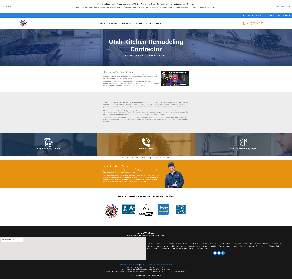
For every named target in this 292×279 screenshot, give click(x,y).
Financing (250, 15)
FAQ (265, 15)
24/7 (243, 15)
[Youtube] (219, 253)
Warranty (258, 15)
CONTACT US (124, 265)
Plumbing (102, 23)
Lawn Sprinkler (126, 23)
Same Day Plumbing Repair (243, 148)
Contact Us (286, 15)
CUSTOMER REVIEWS (165, 265)
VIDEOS (156, 265)
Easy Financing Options (48, 148)
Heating (148, 23)
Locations (158, 23)
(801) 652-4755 (157, 158)
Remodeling (138, 23)
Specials (271, 15)
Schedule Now (146, 148)
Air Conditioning (113, 23)
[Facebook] (215, 253)
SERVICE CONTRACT (146, 265)
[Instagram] (223, 253)
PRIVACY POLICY (134, 265)
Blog (278, 15)
